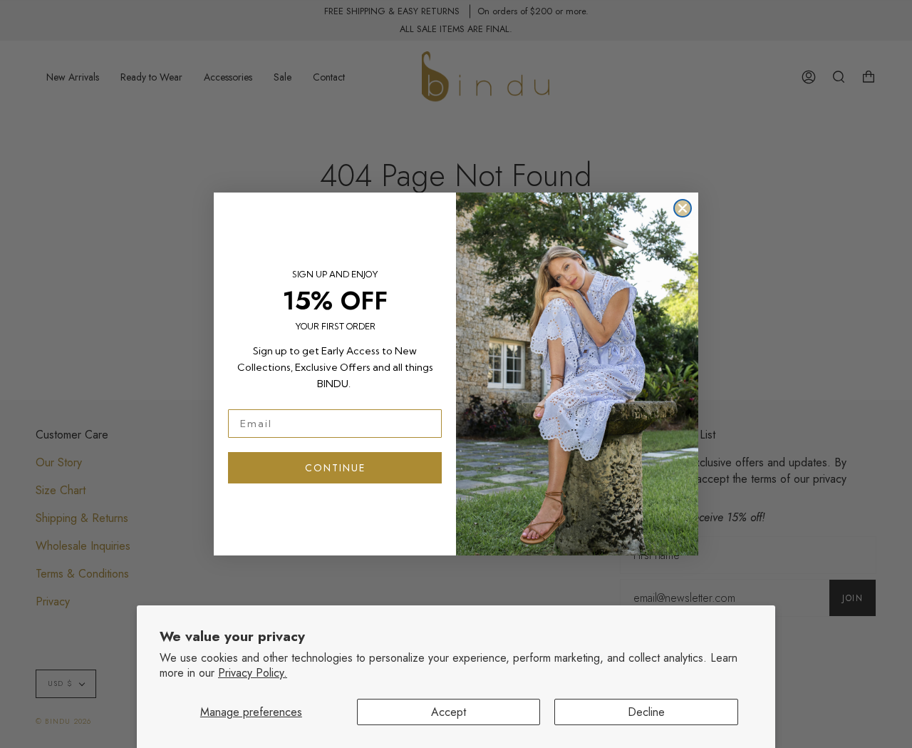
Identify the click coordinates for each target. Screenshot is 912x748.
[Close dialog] (682, 208)
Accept (448, 712)
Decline (646, 712)
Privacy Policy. (252, 673)
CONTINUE (335, 468)
